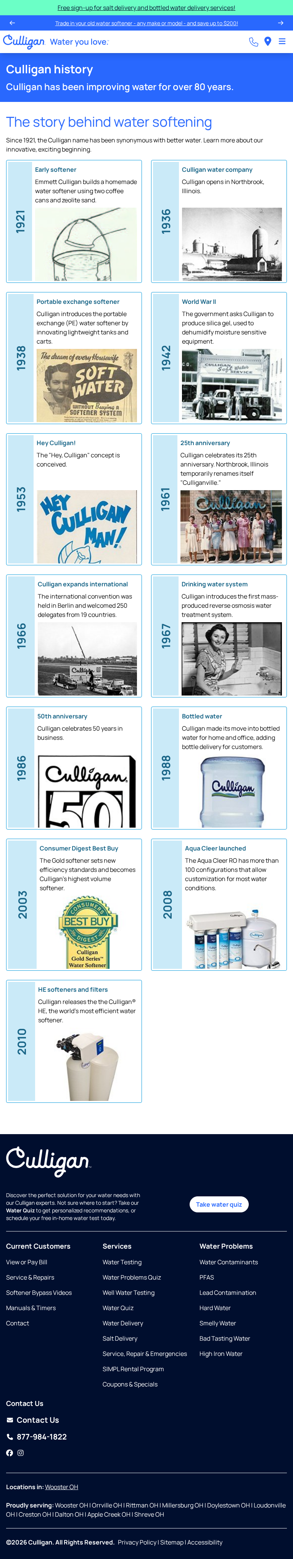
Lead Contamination (228, 1292)
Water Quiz (118, 1308)
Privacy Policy (137, 1542)
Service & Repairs (30, 1277)
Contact (17, 1323)
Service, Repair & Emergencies (145, 1353)
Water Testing (122, 1262)
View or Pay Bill (26, 1262)
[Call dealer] (253, 42)
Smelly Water (218, 1323)
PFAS (207, 1277)
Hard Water (215, 1308)
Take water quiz (219, 1204)
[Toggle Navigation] (282, 42)
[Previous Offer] (12, 22)
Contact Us (38, 1420)
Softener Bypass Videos (39, 1292)
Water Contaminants (229, 1262)
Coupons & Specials (130, 1384)
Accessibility (204, 1542)
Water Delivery (123, 1323)
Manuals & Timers (31, 1308)
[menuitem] (267, 42)
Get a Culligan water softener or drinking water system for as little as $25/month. (146, 23)
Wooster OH (61, 1487)
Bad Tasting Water (225, 1338)
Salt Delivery (120, 1338)
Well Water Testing (129, 1292)
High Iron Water (221, 1353)
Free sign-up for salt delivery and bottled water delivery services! (146, 7)
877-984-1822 (42, 1437)
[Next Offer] (281, 22)
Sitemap (172, 1542)
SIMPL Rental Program (133, 1369)
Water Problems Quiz (132, 1277)
